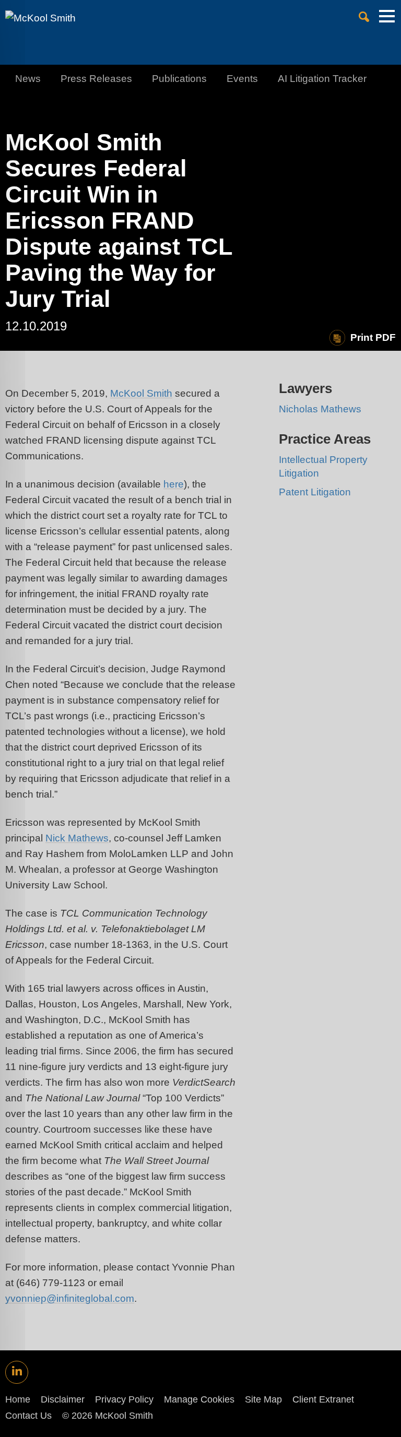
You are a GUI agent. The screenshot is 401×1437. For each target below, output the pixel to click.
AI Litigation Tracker (322, 78)
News (28, 78)
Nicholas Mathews (320, 408)
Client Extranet (323, 1399)
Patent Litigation (315, 491)
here (173, 484)
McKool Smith (141, 393)
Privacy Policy (124, 1399)
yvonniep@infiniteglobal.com (69, 1298)
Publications (179, 78)
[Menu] (387, 21)
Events (242, 78)
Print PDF (373, 337)
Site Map (263, 1399)
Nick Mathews (77, 838)
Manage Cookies (199, 1399)
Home (17, 1399)
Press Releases (96, 78)
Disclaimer (63, 1399)
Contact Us (28, 1415)
